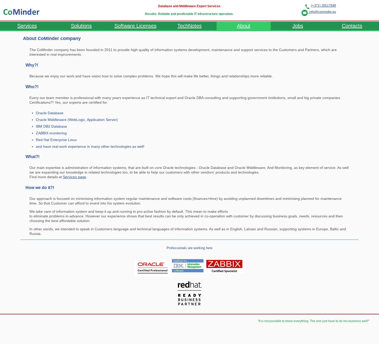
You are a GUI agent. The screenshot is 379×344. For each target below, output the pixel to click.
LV (356, 10)
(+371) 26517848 (323, 5)
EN (365, 10)
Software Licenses (135, 26)
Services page (74, 177)
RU (346, 10)
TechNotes (189, 26)
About (243, 26)
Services (27, 26)
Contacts (352, 26)
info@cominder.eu (322, 12)
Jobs (297, 26)
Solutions (81, 26)
